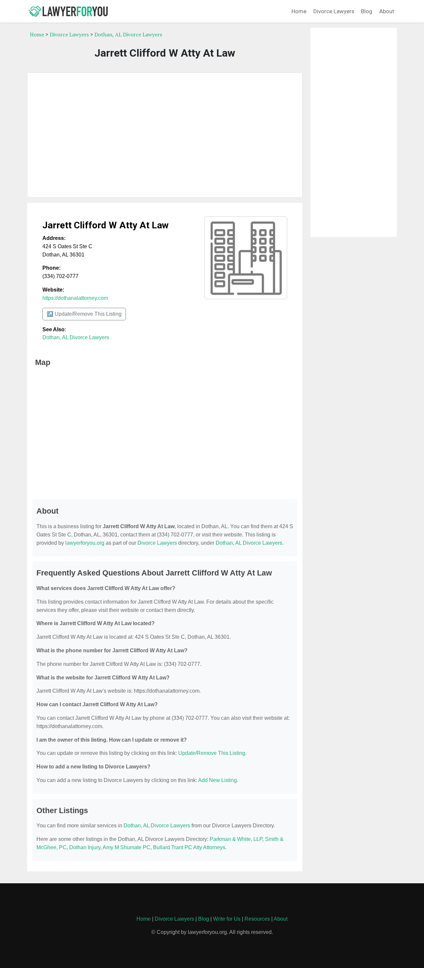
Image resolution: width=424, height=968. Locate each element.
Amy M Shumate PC (126, 847)
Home (299, 11)
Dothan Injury (84, 847)
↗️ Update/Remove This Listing (84, 314)
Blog (366, 11)
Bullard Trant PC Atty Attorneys (189, 847)
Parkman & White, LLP (236, 839)
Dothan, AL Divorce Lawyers (128, 34)
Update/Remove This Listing (211, 753)
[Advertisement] (165, 135)
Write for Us (226, 919)
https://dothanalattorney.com (75, 298)
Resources (257, 919)
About (386, 11)
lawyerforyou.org (84, 543)
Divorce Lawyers (333, 11)
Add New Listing (217, 780)
